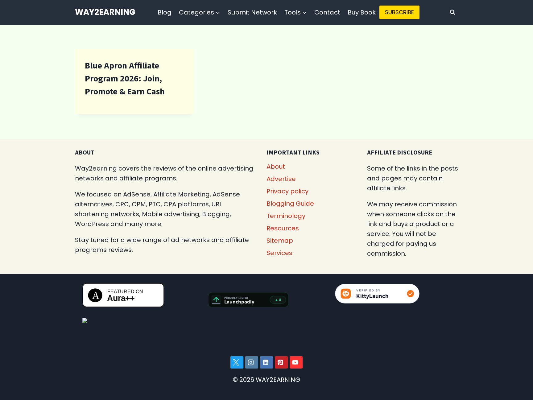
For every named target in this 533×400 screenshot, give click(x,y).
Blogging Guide (290, 203)
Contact (327, 12)
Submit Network (252, 12)
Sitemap (279, 240)
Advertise (281, 179)
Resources (282, 228)
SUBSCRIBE (399, 12)
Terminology (285, 216)
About (275, 166)
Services (279, 253)
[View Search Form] (452, 12)
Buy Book (362, 12)
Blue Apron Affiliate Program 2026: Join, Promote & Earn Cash (125, 79)
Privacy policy (287, 191)
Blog (164, 12)
